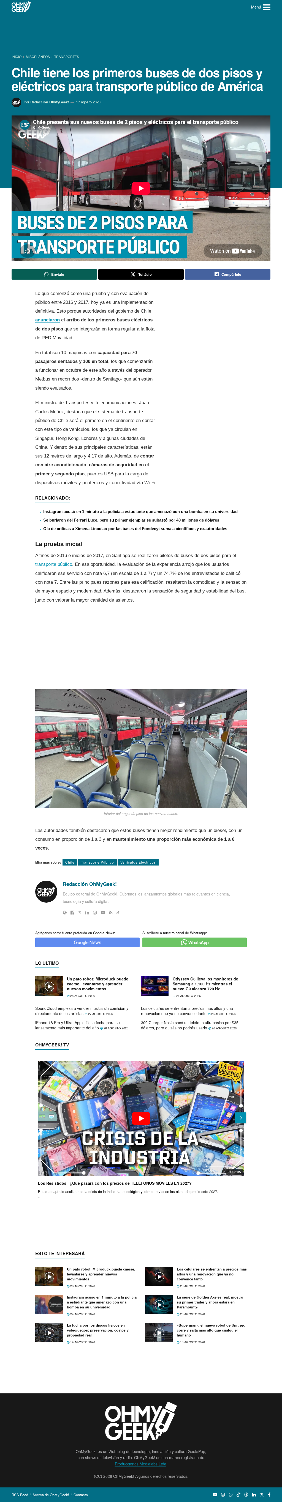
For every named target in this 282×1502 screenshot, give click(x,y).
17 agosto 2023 (88, 101)
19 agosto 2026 (82, 1342)
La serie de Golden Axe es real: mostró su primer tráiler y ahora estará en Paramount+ (210, 1302)
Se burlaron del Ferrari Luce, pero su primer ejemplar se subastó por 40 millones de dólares (131, 520)
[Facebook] (72, 912)
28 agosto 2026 (82, 995)
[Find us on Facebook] (269, 1495)
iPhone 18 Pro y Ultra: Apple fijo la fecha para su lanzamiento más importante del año (77, 1025)
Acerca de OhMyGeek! (50, 1494)
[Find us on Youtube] (215, 1495)
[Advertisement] (141, 34)
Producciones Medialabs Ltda (140, 1464)
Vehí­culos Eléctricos (138, 862)
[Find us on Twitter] (262, 1495)
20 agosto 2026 (192, 1314)
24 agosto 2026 (82, 1314)
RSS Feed (20, 1494)
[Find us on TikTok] (238, 1495)
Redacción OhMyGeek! (49, 101)
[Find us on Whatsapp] (231, 1495)
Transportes (66, 56)
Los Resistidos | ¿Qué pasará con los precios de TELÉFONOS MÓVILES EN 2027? (115, 1183)
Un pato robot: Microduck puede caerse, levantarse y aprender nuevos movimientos (97, 983)
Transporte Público (97, 862)
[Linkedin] (87, 912)
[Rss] (111, 912)
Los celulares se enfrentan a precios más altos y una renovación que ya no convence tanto (187, 1010)
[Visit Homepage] (21, 6)
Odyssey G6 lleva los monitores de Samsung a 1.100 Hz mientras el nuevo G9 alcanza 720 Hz (205, 983)
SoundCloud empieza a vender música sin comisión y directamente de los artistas (81, 1010)
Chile (70, 862)
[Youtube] (103, 912)
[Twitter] (80, 912)
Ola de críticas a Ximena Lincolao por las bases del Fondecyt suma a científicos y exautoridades (135, 528)
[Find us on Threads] (246, 1495)
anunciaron (47, 320)
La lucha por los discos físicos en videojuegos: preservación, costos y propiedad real (98, 1330)
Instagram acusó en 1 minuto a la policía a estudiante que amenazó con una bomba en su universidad (140, 511)
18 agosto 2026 (192, 1342)
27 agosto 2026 (188, 995)
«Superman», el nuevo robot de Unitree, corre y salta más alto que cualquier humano (211, 1330)
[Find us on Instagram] (223, 1495)
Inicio (17, 56)
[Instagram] (95, 912)
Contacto (81, 1494)
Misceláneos (38, 56)
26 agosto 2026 (223, 1014)
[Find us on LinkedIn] (254, 1495)
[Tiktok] (118, 912)
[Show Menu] (266, 7)
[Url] (65, 912)
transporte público (53, 564)
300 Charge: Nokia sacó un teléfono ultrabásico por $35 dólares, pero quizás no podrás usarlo (189, 1025)
